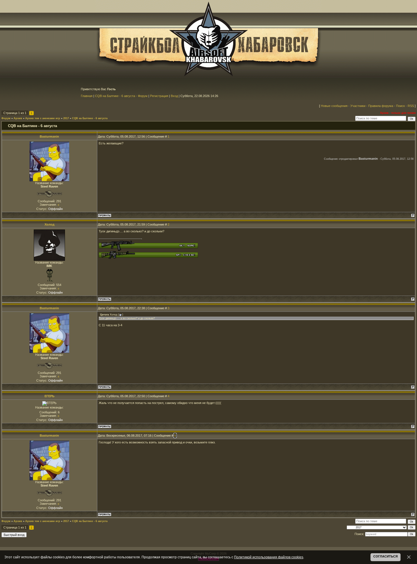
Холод (49, 224)
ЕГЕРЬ (49, 396)
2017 (66, 118)
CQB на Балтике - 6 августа (90, 118)
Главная (86, 96)
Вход (174, 96)
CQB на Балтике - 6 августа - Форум (121, 96)
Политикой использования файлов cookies (268, 557)
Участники (357, 106)
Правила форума (380, 106)
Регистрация (159, 96)
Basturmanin (49, 136)
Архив (18, 118)
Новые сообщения (334, 106)
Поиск (400, 106)
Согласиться (385, 556)
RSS (411, 106)
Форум (5, 118)
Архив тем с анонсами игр (42, 118)
